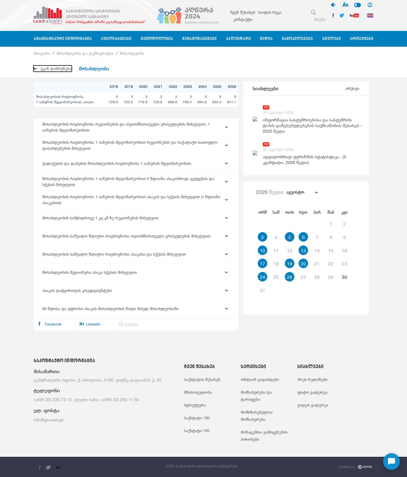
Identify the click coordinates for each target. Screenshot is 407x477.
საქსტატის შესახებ (202, 379)
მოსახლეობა (132, 53)
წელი (270, 192)
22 (330, 264)
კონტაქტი (242, 19)
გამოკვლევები (297, 38)
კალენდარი (238, 38)
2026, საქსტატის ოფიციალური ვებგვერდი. (202, 466)
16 (344, 251)
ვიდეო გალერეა (312, 405)
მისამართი (47, 371)
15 (330, 251)
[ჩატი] (391, 461)
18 (276, 264)
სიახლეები (266, 88)
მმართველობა (198, 392)
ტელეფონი (47, 390)
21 (317, 264)
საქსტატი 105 (196, 430)
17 (262, 264)
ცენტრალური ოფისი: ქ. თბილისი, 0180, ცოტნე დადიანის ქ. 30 (97, 379)
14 (317, 251)
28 (317, 277)
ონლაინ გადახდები (260, 379)
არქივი (352, 88)
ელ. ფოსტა (46, 410)
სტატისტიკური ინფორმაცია (63, 38)
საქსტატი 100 (196, 417)
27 (303, 277)
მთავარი (42, 53)
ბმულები (331, 38)
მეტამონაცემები (199, 38)
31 (262, 290)
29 (330, 277)
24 (262, 277)
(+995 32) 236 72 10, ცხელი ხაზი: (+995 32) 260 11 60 (86, 399)
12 (289, 251)
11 (276, 251)
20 (303, 264)
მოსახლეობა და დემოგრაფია (85, 53)
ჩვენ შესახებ (242, 12)
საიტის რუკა (270, 12)
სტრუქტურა (195, 405)
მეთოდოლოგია (157, 38)
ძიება (320, 19)
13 (303, 251)
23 (344, 264)
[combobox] (302, 192)
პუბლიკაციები (116, 38)
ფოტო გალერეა (312, 392)
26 (289, 277)
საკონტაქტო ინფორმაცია (64, 361)
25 (276, 277)
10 (262, 251)
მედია (266, 38)
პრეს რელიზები (312, 379)
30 (344, 277)
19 (289, 264)
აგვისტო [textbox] (295, 192)
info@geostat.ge (49, 419)
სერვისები (253, 367)
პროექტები (361, 38)
